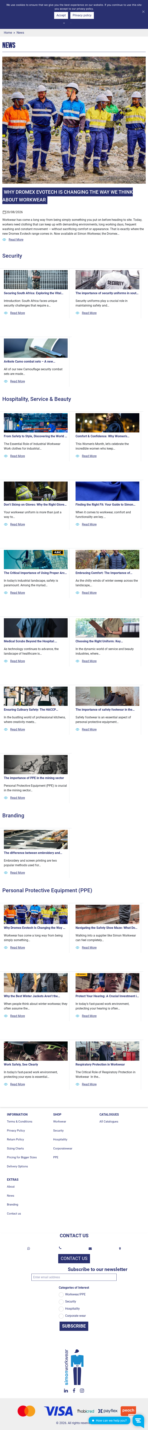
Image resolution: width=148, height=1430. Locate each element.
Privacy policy (82, 15)
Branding (12, 1204)
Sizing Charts (15, 1148)
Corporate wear (75, 1316)
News (10, 1195)
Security (58, 1130)
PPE (55, 1157)
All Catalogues (108, 1121)
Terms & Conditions (19, 1121)
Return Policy (15, 1139)
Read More (16, 239)
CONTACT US (74, 1258)
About (11, 1186)
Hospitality (60, 1139)
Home (8, 32)
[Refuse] (143, 11)
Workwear (59, 1121)
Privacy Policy (16, 1130)
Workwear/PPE (75, 1294)
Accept (61, 15)
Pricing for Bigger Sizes (22, 1157)
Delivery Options (17, 1166)
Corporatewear (62, 1148)
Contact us (14, 1213)
